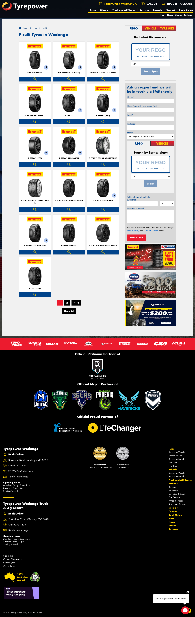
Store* (130, 132)
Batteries (172, 487)
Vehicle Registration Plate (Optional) (138, 198)
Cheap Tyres (8, 566)
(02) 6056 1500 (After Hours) (20, 471)
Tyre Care (173, 462)
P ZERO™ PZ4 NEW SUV (35, 246)
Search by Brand (176, 459)
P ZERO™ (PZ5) (35, 158)
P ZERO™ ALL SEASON (69, 158)
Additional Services (177, 504)
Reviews (188, 15)
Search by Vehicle (177, 452)
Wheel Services (176, 500)
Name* (130, 97)
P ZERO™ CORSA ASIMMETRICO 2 (35, 202)
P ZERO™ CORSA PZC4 (103, 201)
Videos (178, 15)
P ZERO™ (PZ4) (103, 115)
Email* (130, 115)
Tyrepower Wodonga (120, 3)
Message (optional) (135, 208)
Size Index (8, 555)
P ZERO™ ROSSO (69, 246)
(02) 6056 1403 (17, 524)
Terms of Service (151, 230)
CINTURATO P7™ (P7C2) (69, 73)
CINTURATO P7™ (34, 73)
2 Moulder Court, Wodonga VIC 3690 (28, 519)
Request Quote (136, 237)
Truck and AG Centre (124, 9)
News (170, 15)
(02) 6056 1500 (17, 465)
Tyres (93, 9)
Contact (170, 9)
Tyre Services (174, 497)
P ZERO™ (69, 115)
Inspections (173, 490)
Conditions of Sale (35, 612)
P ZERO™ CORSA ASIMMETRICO (103, 158)
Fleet (163, 15)
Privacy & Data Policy (19, 612)
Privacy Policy (133, 230)
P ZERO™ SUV (35, 288)
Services (144, 9)
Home (24, 28)
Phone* (142, 106)
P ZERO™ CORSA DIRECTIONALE (69, 201)
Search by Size (175, 455)
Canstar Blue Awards (12, 559)
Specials (157, 9)
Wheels (104, 9)
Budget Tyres (9, 562)
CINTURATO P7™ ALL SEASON (103, 73)
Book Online (186, 9)
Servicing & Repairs (177, 494)
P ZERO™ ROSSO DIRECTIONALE (103, 246)
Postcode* (131, 123)
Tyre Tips (173, 466)
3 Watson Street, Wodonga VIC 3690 (28, 460)
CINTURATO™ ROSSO (34, 115)
